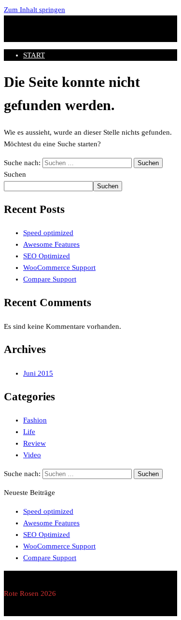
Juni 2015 (38, 373)
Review (34, 443)
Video (32, 455)
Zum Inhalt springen (34, 10)
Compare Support (49, 279)
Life (29, 432)
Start (34, 55)
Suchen (15, 174)
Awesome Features (51, 244)
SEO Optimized (46, 256)
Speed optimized (48, 233)
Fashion (35, 420)
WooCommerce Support (59, 267)
